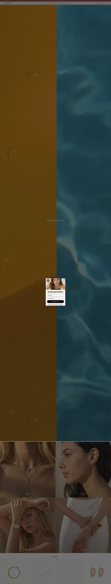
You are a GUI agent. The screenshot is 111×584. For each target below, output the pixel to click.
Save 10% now (55, 301)
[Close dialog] (64, 279)
